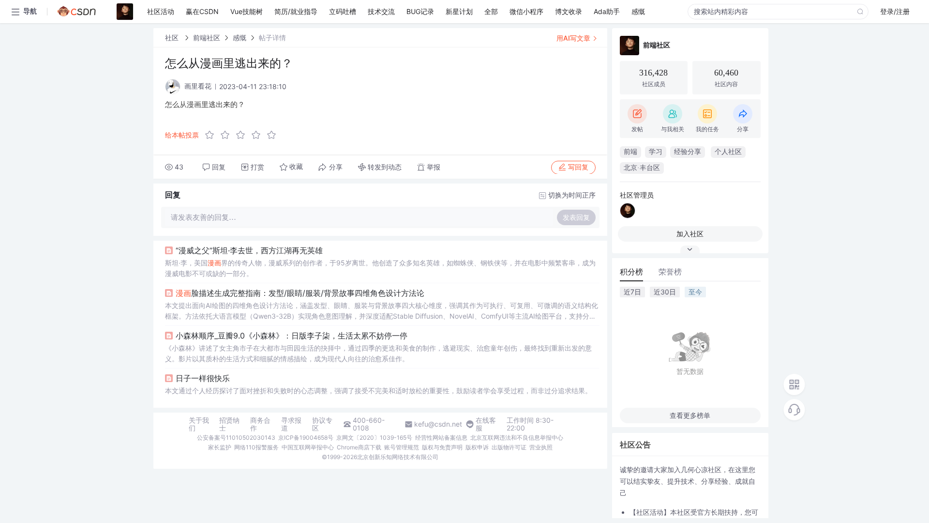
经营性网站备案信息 (441, 437)
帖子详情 (272, 37)
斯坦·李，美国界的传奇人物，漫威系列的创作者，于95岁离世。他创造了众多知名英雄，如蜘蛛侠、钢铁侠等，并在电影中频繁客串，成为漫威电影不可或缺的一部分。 (380, 268)
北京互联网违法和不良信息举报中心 (516, 437)
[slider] (243, 135)
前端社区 (206, 37)
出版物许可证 (509, 447)
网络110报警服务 (256, 447)
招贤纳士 (229, 424)
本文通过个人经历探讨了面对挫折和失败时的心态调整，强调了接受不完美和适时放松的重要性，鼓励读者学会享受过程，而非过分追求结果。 (378, 390)
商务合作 (260, 424)
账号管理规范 (401, 447)
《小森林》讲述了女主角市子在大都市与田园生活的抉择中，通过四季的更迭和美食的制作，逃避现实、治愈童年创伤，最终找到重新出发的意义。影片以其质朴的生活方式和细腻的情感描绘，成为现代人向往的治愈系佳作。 (378, 353)
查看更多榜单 (690, 415)
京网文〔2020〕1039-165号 (374, 437)
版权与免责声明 (442, 447)
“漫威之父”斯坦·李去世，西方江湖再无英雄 (249, 250)
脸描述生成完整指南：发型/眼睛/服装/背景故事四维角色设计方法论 (300, 293)
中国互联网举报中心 (308, 447)
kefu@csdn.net (438, 424)
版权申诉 (477, 447)
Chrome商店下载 (359, 447)
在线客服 (486, 424)
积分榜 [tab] (631, 272)
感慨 (239, 37)
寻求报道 (291, 424)
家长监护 (219, 447)
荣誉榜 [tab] (670, 272)
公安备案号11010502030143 (236, 437)
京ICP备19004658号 (305, 437)
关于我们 (199, 424)
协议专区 (322, 424)
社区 (172, 37)
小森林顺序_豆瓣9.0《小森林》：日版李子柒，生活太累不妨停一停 (291, 335)
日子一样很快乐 (203, 378)
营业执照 (541, 447)
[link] (172, 37)
